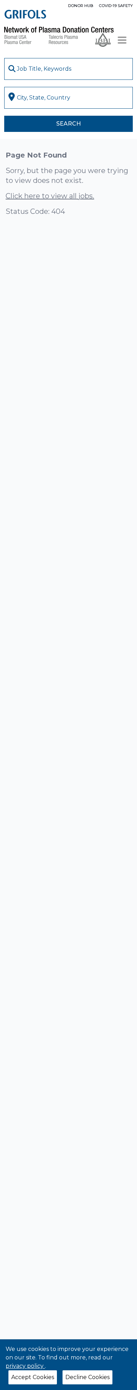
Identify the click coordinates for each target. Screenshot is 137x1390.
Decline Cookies (87, 1377)
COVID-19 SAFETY (116, 5)
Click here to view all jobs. (50, 196)
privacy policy (25, 1366)
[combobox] (68, 69)
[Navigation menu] (122, 40)
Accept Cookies (32, 1377)
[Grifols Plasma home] (25, 14)
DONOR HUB (80, 5)
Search (68, 123)
